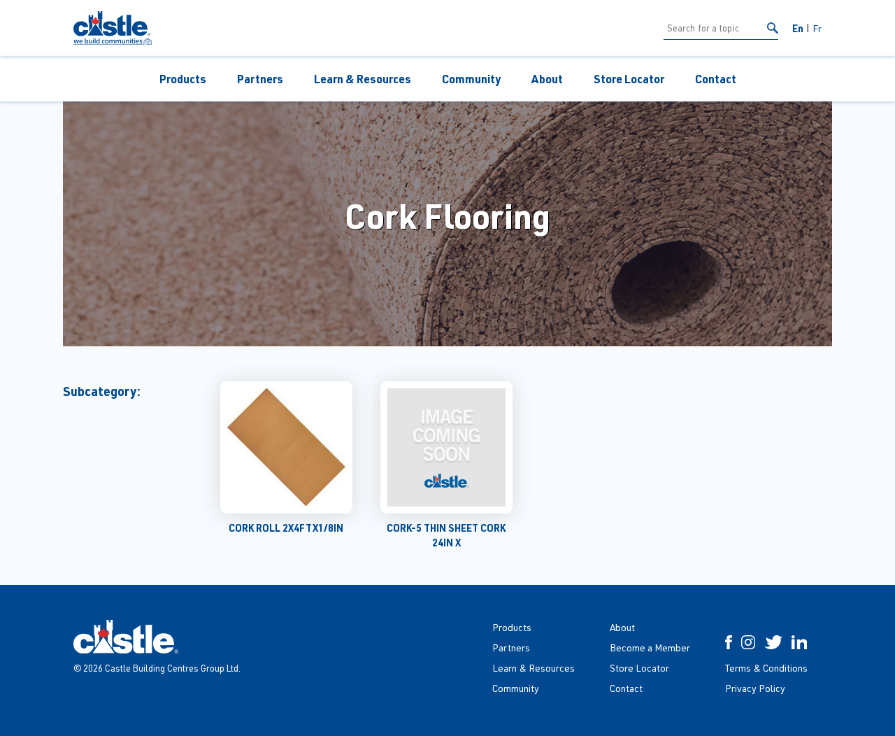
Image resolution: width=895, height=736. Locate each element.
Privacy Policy (755, 688)
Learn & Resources (362, 78)
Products (182, 78)
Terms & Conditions (766, 668)
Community (471, 78)
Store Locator (629, 78)
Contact (715, 78)
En (797, 28)
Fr (817, 28)
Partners (260, 78)
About (547, 78)
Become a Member (650, 647)
